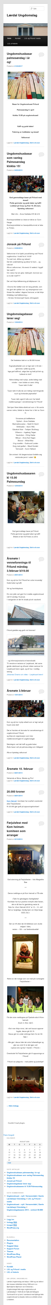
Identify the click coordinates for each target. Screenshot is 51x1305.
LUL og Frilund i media (32, 38)
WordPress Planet (14, 1257)
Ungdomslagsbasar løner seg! (20, 316)
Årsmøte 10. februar (20, 769)
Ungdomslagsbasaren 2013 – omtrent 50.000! (25, 1210)
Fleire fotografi (8, 1135)
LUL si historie (12, 43)
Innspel (12, 1225)
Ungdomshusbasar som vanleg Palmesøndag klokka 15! (19, 159)
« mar (9, 1162)
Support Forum (13, 1248)
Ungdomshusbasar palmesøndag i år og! (19, 58)
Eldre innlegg (12, 1106)
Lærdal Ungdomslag (22, 15)
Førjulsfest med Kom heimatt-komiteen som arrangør (17, 829)
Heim (9, 38)
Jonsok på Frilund (19, 244)
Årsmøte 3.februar (19, 690)
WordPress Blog (13, 1254)
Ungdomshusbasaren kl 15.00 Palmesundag (24, 1186)
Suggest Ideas (12, 1246)
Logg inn (10, 1219)
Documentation (13, 1240)
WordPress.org (13, 1228)
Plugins (10, 1243)
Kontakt (18, 38)
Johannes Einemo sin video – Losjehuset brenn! (25, 674)
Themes (10, 1251)
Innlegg (12, 1222)
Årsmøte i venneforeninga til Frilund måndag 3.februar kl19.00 (19, 564)
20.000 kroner (16, 791)
